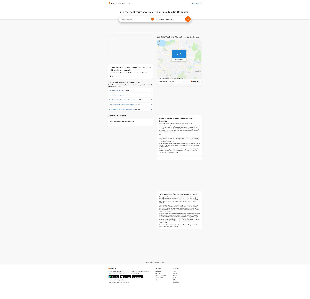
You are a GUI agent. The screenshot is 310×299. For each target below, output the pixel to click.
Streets (175, 275)
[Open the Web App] (137, 276)
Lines (174, 271)
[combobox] (136, 20)
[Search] (188, 19)
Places (175, 273)
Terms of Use (111, 282)
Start (123, 18)
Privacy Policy (119, 282)
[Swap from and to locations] (152, 19)
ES (156, 280)
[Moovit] (112, 3)
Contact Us (126, 282)
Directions (176, 282)
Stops (174, 277)
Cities (174, 279)
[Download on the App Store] (125, 276)
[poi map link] (179, 62)
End (156, 18)
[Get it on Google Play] (113, 276)
